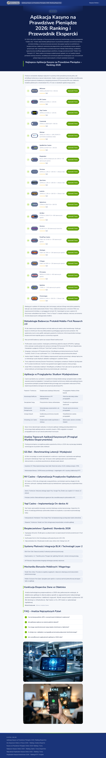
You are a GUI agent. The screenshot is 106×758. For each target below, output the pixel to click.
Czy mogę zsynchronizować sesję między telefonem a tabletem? (47, 627)
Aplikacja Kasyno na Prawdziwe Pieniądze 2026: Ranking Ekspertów (26, 740)
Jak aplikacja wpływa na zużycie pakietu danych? (42, 622)
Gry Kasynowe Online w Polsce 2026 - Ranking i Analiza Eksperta (26, 743)
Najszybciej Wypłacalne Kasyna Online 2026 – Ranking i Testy (25, 752)
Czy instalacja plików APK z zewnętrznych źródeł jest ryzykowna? (48, 617)
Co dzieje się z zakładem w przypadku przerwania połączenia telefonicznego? (51, 632)
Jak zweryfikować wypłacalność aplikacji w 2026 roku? (44, 637)
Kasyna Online (94, 3)
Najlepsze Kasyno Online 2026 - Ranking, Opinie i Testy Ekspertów (26, 749)
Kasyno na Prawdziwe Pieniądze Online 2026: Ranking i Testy (25, 746)
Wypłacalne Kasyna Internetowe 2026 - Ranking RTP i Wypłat (25, 755)
